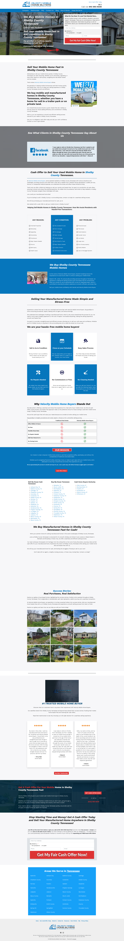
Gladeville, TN (34, 504)
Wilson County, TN (59, 516)
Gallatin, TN (34, 502)
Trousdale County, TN (60, 513)
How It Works (65, 10)
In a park (79, 32)
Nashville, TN (57, 490)
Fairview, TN (34, 499)
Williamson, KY (81, 494)
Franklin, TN (34, 501)
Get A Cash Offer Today (95, 2)
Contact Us (49, 10)
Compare (25, 10)
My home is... (69, 31)
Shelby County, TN (59, 499)
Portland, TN (57, 492)
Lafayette (33, 892)
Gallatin (65, 883)
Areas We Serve (77, 10)
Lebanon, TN (34, 515)
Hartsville (33, 887)
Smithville (65, 904)
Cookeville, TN (35, 495)
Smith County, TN (59, 502)
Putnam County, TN (59, 494)
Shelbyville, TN (58, 497)
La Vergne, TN (34, 511)
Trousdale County (84, 908)
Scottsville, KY (81, 490)
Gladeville (81, 883)
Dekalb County (83, 879)
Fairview (32, 883)
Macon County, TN (36, 516)
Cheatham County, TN (37, 492)
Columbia (49, 879)
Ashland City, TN (35, 487)
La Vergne (81, 887)
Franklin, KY (80, 488)
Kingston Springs (67, 887)
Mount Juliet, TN (58, 487)
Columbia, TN (34, 494)
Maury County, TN (36, 520)
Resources (66, 920)
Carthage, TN (34, 490)
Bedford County (67, 875)
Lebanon (49, 892)
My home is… (34, 843)
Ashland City (50, 875)
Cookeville (65, 879)
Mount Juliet (66, 896)
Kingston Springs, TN (36, 509)
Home (37, 920)
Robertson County (84, 900)
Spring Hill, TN (58, 508)
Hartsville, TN (34, 506)
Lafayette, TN (34, 513)
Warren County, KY (82, 492)
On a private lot (71, 32)
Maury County (34, 896)
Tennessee (73, 871)
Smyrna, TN (57, 506)
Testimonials (35, 10)
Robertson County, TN (60, 495)
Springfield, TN (58, 509)
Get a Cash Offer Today (45, 920)
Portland (49, 900)
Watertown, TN (58, 514)
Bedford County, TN (36, 488)
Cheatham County (35, 879)
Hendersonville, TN (36, 508)
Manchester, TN (35, 518)
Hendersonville (51, 887)
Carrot (74, 939)
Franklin (49, 883)
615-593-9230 (62, 830)
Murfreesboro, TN (59, 488)
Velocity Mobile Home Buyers (43, 82)
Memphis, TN (57, 485)
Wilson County (51, 912)
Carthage (81, 875)
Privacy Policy (84, 920)
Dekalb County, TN (36, 497)
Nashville (33, 875)
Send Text (69, 830)
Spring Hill (33, 908)
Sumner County (67, 908)
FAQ (42, 10)
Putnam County (67, 900)
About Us (54, 920)
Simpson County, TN (59, 501)
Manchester (82, 892)
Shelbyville (33, 904)
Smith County (50, 904)
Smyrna (81, 904)
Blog (57, 10)
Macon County (67, 892)
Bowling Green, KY (82, 487)
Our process (84, 830)
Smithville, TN (58, 504)
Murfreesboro (82, 896)
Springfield (50, 908)
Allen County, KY (81, 485)
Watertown (33, 912)
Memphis (49, 896)
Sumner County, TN (59, 511)
